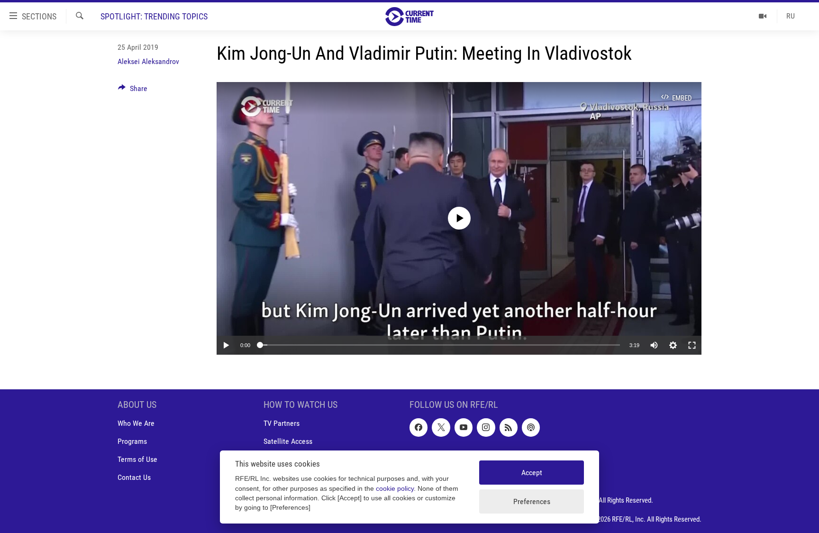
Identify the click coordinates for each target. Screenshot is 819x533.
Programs (132, 441)
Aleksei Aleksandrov (148, 61)
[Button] (132, 91)
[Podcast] (531, 427)
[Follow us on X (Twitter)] (441, 427)
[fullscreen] (691, 345)
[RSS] (509, 427)
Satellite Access (288, 441)
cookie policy (395, 488)
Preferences (531, 501)
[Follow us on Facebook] (419, 427)
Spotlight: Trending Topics (154, 16)
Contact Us (134, 477)
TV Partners (282, 423)
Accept (531, 472)
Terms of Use (137, 459)
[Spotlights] (762, 16)
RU (790, 15)
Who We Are (136, 423)
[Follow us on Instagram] (486, 427)
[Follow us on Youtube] (464, 427)
